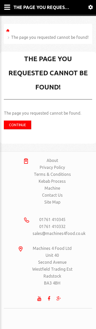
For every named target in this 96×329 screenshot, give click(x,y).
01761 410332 (52, 226)
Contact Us (52, 195)
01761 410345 (52, 219)
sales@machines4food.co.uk (52, 233)
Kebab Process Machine (52, 184)
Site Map (52, 202)
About (52, 160)
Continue (17, 125)
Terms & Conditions (52, 174)
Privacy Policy (52, 167)
